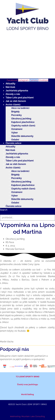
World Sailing (27, 394)
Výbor (14, 132)
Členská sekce (13, 143)
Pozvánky (16, 115)
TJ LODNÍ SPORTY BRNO (27, 376)
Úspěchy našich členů (23, 125)
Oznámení (16, 129)
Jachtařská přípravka (17, 90)
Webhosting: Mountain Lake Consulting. (27, 416)
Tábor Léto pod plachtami (20, 97)
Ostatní (15, 139)
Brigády (15, 111)
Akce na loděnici (20, 108)
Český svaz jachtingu (27, 384)
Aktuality (10, 83)
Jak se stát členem (16, 101)
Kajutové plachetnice (23, 122)
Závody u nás (13, 94)
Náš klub (10, 87)
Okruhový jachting (21, 118)
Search (3, 210)
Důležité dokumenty (22, 136)
